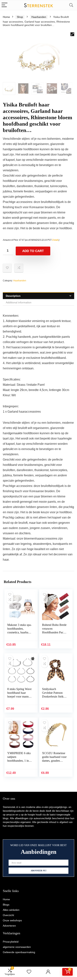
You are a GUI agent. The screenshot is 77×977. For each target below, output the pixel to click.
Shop (20, 16)
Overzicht (8, 915)
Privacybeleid (11, 941)
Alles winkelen (11, 909)
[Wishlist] (29, 971)
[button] (72, 34)
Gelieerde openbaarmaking (19, 952)
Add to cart (33, 251)
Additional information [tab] (18, 302)
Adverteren (9, 925)
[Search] (71, 5)
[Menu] (4, 5)
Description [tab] (13, 295)
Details (55, 240)
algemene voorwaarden (17, 946)
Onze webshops (12, 920)
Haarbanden (38, 16)
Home (6, 16)
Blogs (6, 904)
